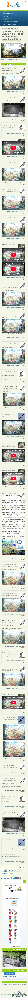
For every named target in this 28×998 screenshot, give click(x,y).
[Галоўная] (13, 5)
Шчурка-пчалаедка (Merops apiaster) (10, 21)
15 (16, 870)
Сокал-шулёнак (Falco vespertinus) (10, 22)
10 (24, 867)
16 (19, 870)
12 (6, 871)
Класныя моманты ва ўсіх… (8, 14)
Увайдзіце (3, 59)
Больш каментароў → (7, 18)
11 (3, 870)
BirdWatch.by (8, 994)
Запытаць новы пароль (9, 978)
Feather (3, 140)
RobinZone (4, 854)
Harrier (3, 125)
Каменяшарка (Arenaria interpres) (9, 24)
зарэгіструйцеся (10, 59)
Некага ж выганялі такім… (8, 13)
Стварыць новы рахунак (9, 976)
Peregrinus (4, 68)
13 (9, 870)
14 (13, 870)
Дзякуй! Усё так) (6, 16)
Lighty (3, 414)
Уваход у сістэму (10, 973)
